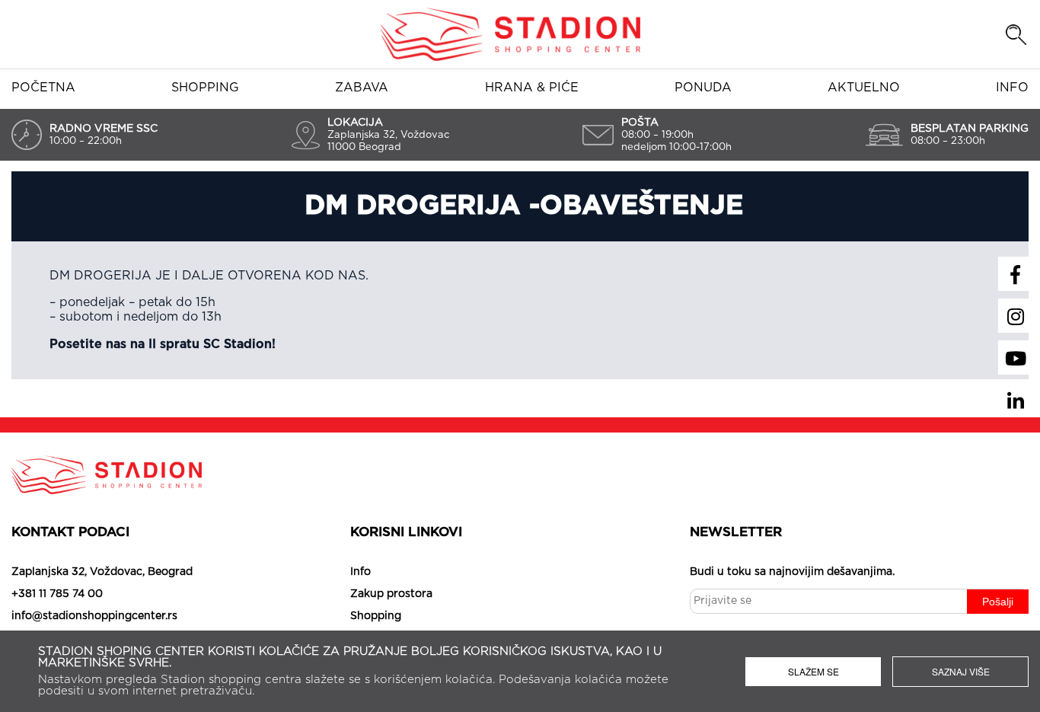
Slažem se (813, 671)
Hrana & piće (532, 87)
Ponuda (703, 87)
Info (1012, 87)
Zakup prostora (391, 594)
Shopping (205, 87)
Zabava (361, 87)
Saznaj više (961, 671)
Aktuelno (864, 87)
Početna (43, 87)
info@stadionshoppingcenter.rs (94, 616)
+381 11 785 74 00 (57, 594)
